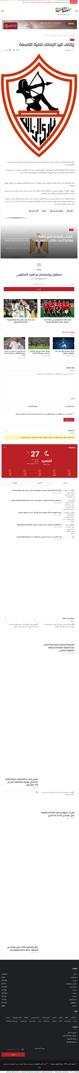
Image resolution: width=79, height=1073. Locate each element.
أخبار (74, 974)
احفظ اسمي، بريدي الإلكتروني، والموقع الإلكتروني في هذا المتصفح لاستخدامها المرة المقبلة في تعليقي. (44, 414)
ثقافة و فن (73, 987)
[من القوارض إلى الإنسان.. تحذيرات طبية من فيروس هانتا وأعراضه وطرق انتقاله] (68, 529)
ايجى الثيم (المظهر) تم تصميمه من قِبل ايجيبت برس (31, 1064)
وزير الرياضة (23, 1021)
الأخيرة (40, 483)
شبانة (75, 1021)
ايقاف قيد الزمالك (56, 211)
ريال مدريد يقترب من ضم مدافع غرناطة (53, 238)
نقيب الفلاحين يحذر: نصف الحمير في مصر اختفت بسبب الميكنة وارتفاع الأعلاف (38, 536)
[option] (39, 238)
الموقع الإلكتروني (33, 406)
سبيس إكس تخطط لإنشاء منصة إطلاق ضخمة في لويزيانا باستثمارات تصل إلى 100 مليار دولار (42, 2)
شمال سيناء (67, 1021)
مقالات (74, 1006)
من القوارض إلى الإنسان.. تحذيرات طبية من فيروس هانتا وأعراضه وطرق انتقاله (39, 524)
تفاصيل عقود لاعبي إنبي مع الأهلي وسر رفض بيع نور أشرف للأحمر (39, 352)
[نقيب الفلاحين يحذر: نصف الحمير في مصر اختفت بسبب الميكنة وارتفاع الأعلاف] (68, 540)
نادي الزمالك (33, 211)
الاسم (72, 398)
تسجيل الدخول (71, 1032)
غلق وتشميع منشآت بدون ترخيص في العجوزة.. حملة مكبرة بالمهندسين (22, 948)
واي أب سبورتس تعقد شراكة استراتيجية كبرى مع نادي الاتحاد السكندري (57, 814)
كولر (60, 1021)
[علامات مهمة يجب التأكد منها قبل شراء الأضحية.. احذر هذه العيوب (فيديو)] (68, 517)
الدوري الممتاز (46, 1017)
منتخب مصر (32, 1021)
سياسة (74, 996)
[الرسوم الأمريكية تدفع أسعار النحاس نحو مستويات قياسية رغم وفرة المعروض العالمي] (57, 632)
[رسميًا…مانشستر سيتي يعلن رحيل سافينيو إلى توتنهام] (63, 343)
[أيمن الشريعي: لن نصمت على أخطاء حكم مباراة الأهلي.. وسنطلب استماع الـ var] (14, 343)
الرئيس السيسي (35, 1017)
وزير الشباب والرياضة (11, 1021)
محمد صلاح (46, 1021)
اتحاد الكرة (73, 1017)
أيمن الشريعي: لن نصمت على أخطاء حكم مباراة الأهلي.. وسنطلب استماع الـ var (14, 353)
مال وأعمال (72, 999)
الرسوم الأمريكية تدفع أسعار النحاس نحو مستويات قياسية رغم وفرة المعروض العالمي (59, 647)
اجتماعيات (73, 977)
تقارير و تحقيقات (71, 983)
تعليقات (14, 483)
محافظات (73, 1002)
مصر (39, 1021)
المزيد (74, 980)
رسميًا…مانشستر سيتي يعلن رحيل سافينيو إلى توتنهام (64, 352)
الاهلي (60, 1017)
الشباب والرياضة (17, 1017)
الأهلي (66, 1017)
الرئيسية (70, 35)
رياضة (65, 35)
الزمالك (69, 211)
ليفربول (54, 1021)
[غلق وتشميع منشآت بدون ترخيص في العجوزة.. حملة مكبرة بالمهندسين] (21, 868)
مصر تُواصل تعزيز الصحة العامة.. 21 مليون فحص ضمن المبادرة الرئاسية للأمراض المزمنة (36, 500)
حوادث (74, 990)
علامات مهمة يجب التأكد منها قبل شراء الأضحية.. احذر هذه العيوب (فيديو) (39, 512)
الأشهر (65, 483)
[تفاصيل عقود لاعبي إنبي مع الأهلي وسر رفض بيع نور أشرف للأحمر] (39, 343)
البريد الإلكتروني (69, 406)
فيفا (43, 211)
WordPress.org (71, 1042)
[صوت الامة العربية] (63, 11)
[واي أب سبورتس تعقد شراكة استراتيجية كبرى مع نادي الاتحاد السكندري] (57, 800)
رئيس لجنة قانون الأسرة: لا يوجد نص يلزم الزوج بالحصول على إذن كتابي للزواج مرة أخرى (36, 490)
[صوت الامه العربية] (39, 24)
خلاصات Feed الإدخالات (69, 1036)
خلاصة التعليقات (71, 1039)
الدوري (54, 1017)
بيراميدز (8, 1017)
